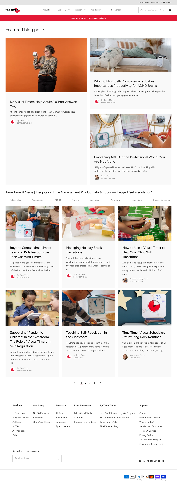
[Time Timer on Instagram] (151, 461)
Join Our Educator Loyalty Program (117, 413)
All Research (62, 413)
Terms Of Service (147, 431)
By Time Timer (108, 405)
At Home (17, 422)
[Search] (164, 10)
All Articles (15, 200)
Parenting (115, 200)
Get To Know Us (41, 413)
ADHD (58, 200)
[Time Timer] (13, 10)
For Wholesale (144, 2)
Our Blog (78, 418)
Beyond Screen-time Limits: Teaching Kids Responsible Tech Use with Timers (30, 252)
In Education (18, 413)
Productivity (136, 200)
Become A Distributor (150, 418)
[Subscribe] (58, 458)
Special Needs (63, 427)
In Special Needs (20, 418)
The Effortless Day (109, 427)
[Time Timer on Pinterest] (147, 461)
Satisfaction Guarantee (150, 427)
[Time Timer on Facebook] (140, 461)
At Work (16, 427)
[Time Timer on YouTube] (159, 461)
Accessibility (38, 200)
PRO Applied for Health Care (114, 418)
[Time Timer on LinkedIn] (163, 461)
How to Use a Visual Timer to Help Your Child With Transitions (143, 252)
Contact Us (144, 413)
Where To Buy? (146, 422)
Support (144, 405)
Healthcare (61, 418)
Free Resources (96, 10)
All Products (18, 431)
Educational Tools (83, 413)
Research (78, 10)
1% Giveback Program (150, 440)
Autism (75, 200)
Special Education (162, 200)
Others (15, 435)
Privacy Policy (146, 435)
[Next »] (99, 383)
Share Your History (42, 422)
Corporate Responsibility (152, 444)
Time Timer (146, 480)
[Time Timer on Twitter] (143, 461)
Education (95, 200)
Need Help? (155, 2)
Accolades (38, 418)
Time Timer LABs (108, 422)
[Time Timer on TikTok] (155, 461)
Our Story (62, 10)
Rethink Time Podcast (85, 422)
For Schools (116, 10)
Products (46, 10)
